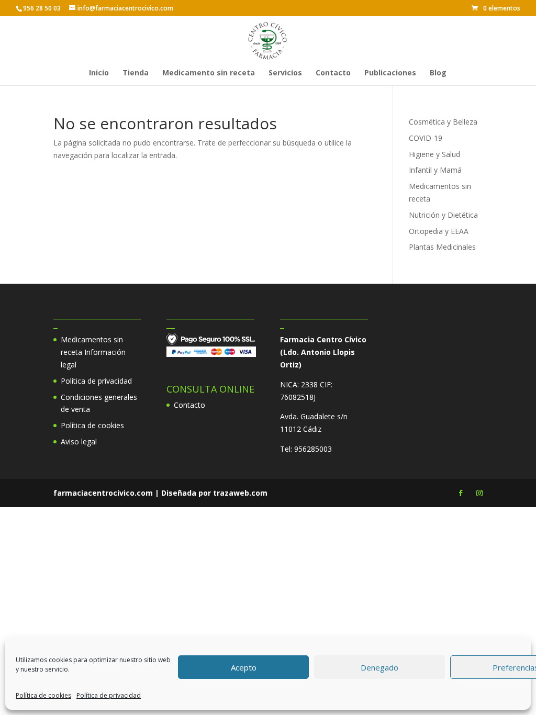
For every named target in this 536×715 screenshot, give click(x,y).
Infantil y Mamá (435, 170)
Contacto (333, 73)
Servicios (285, 73)
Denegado (379, 667)
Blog (438, 73)
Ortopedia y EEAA (438, 231)
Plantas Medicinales (442, 247)
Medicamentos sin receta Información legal (93, 352)
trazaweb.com (240, 493)
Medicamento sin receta (208, 73)
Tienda (135, 73)
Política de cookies (43, 695)
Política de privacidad (108, 695)
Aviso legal (79, 441)
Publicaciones (390, 73)
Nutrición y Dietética (443, 215)
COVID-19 (425, 138)
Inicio (99, 73)
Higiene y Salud (434, 154)
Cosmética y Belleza (443, 122)
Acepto (243, 667)
